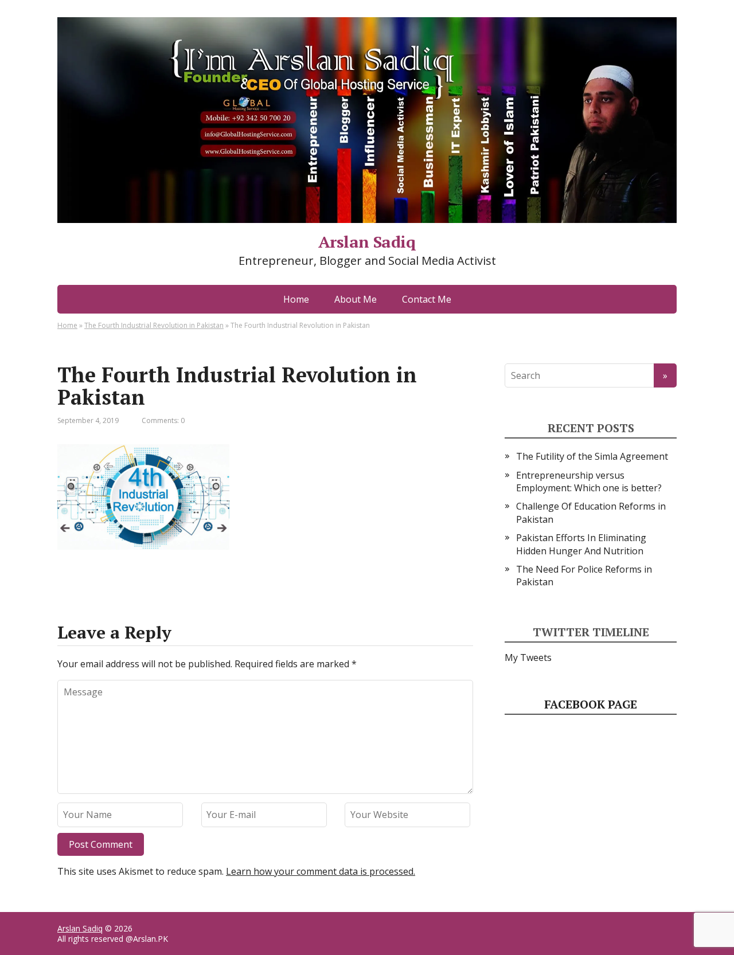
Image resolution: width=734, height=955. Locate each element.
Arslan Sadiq (80, 928)
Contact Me (426, 299)
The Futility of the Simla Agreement (592, 456)
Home (296, 299)
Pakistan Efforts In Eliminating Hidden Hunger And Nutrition (581, 544)
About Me (355, 299)
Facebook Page (590, 704)
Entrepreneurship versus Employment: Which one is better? (589, 481)
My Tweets (528, 657)
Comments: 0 (163, 420)
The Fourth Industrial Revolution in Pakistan (154, 325)
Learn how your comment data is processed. (320, 871)
